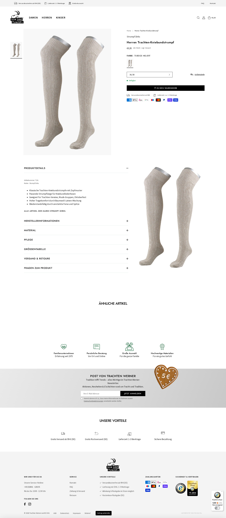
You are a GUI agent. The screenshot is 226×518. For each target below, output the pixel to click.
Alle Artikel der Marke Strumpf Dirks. (45, 211)
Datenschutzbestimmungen (93, 401)
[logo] (17, 17)
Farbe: (138, 55)
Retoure (73, 495)
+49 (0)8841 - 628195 (32, 487)
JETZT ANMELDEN (132, 393)
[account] (203, 17)
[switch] (217, 508)
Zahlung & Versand (77, 491)
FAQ (202, 3)
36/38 (131, 74)
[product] (67, 92)
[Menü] (221, 492)
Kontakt (213, 3)
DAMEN (33, 17)
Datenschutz (64, 513)
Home (129, 31)
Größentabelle (200, 74)
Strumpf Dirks (133, 36)
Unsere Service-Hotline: (34, 482)
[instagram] (29, 504)
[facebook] (25, 504)
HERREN (47, 17)
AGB (54, 513)
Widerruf (87, 513)
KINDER (60, 17)
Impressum (77, 513)
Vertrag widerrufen (103, 513)
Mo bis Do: (28, 491)
